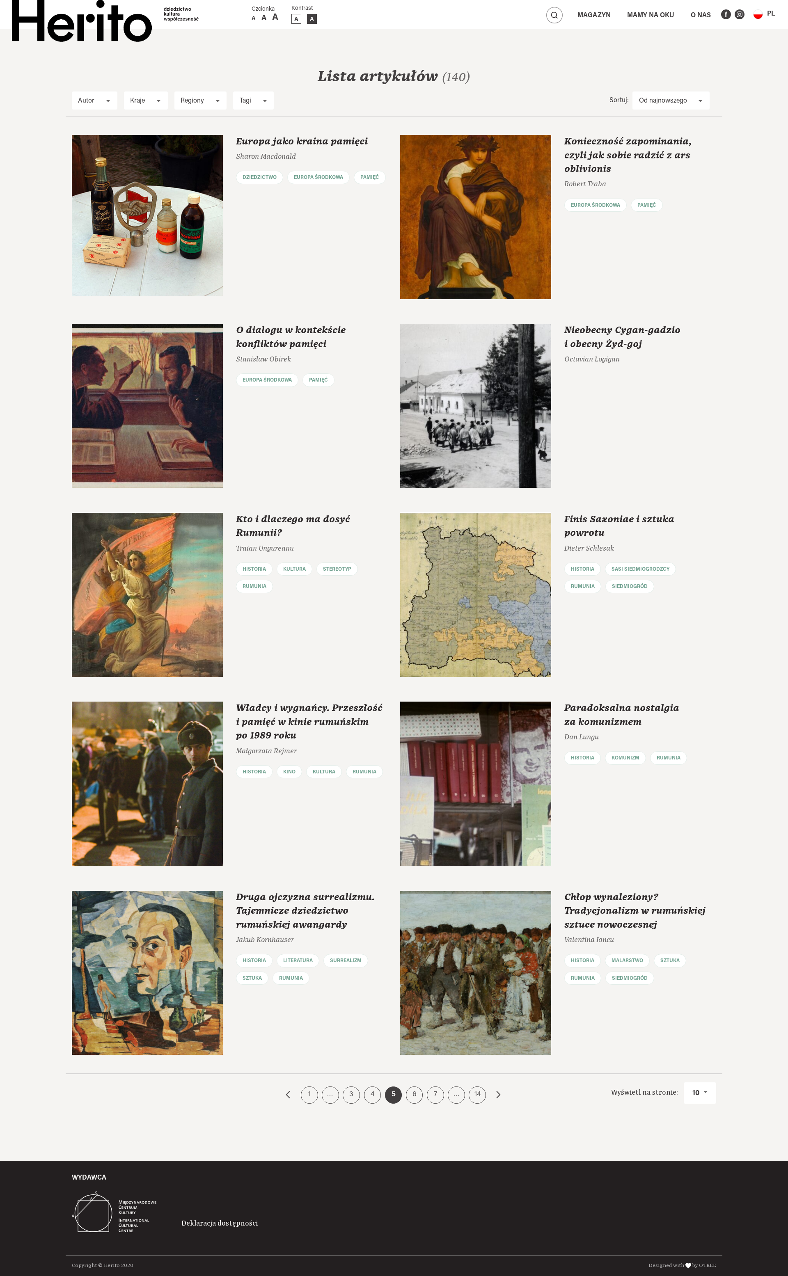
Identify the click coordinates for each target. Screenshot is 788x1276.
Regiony (192, 101)
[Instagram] (740, 14)
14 (477, 1094)
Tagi (245, 101)
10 (696, 1093)
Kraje (137, 101)
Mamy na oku (650, 15)
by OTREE (704, 1265)
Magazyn (594, 15)
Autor (86, 101)
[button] (764, 14)
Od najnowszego (663, 101)
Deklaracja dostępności (219, 1223)
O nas (701, 15)
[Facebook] (726, 14)
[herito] (82, 14)
